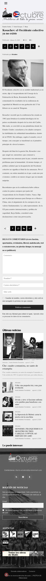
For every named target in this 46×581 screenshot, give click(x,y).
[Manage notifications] (6, 575)
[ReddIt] (21, 46)
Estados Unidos (6, 26)
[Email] (27, 46)
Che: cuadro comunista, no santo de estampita (20, 367)
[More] (38, 46)
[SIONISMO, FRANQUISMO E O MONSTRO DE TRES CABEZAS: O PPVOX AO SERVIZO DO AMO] (7, 430)
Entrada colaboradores (19, 571)
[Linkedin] (16, 46)
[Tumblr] (33, 46)
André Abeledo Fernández (16, 362)
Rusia (26, 26)
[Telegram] (23, 477)
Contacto (32, 571)
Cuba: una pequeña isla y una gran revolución (28, 386)
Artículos (5, 362)
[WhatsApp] (10, 46)
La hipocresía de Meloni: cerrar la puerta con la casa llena (28, 415)
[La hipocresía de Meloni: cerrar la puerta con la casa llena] (7, 416)
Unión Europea (18, 26)
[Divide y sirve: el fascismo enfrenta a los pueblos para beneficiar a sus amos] (7, 401)
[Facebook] (4, 46)
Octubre (14, 54)
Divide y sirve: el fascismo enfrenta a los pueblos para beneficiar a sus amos (28, 402)
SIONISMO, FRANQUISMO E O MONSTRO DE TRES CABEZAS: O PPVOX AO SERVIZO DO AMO (29, 432)
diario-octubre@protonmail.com (28, 470)
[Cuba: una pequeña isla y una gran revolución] (7, 387)
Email (4, 501)
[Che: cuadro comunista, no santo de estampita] (23, 346)
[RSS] (16, 477)
